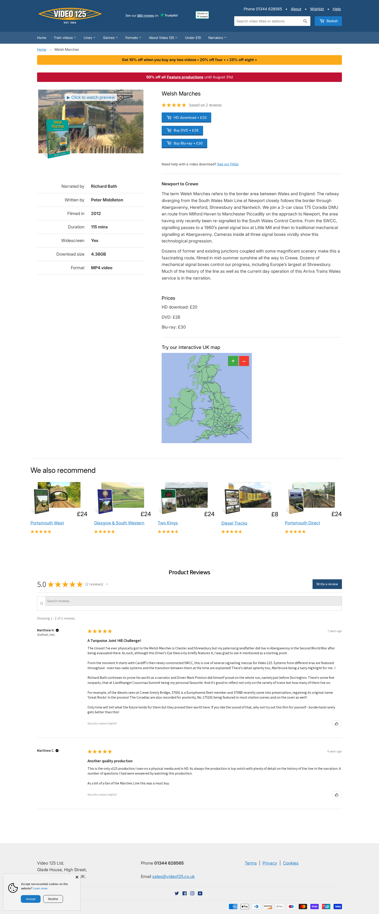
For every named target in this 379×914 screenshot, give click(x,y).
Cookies (291, 863)
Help (337, 9)
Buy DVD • (185, 130)
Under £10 (193, 38)
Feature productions (185, 77)
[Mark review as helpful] (336, 723)
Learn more (40, 888)
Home (41, 38)
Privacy (270, 863)
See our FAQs (228, 164)
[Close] (77, 877)
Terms (251, 863)
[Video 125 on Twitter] (177, 893)
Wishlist (317, 9)
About (296, 9)
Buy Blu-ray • (188, 143)
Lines (88, 38)
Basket (332, 21)
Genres (109, 38)
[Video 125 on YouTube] (200, 893)
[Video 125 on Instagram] (192, 893)
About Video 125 (162, 38)
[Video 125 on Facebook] (184, 893)
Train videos (64, 38)
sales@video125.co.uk (173, 876)
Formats (132, 38)
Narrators (216, 38)
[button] (107, 584)
